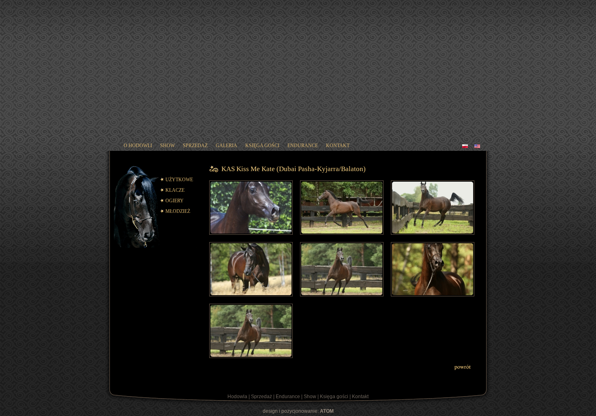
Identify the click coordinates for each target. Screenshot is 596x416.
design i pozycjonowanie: (298, 411)
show (167, 145)
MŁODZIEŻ (177, 211)
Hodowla (237, 396)
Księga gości (334, 396)
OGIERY (174, 201)
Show (310, 396)
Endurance (288, 396)
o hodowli (138, 145)
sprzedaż (195, 145)
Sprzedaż (261, 396)
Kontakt (360, 396)
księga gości (262, 145)
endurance (302, 145)
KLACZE (174, 190)
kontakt (337, 145)
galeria (226, 145)
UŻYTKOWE (179, 179)
